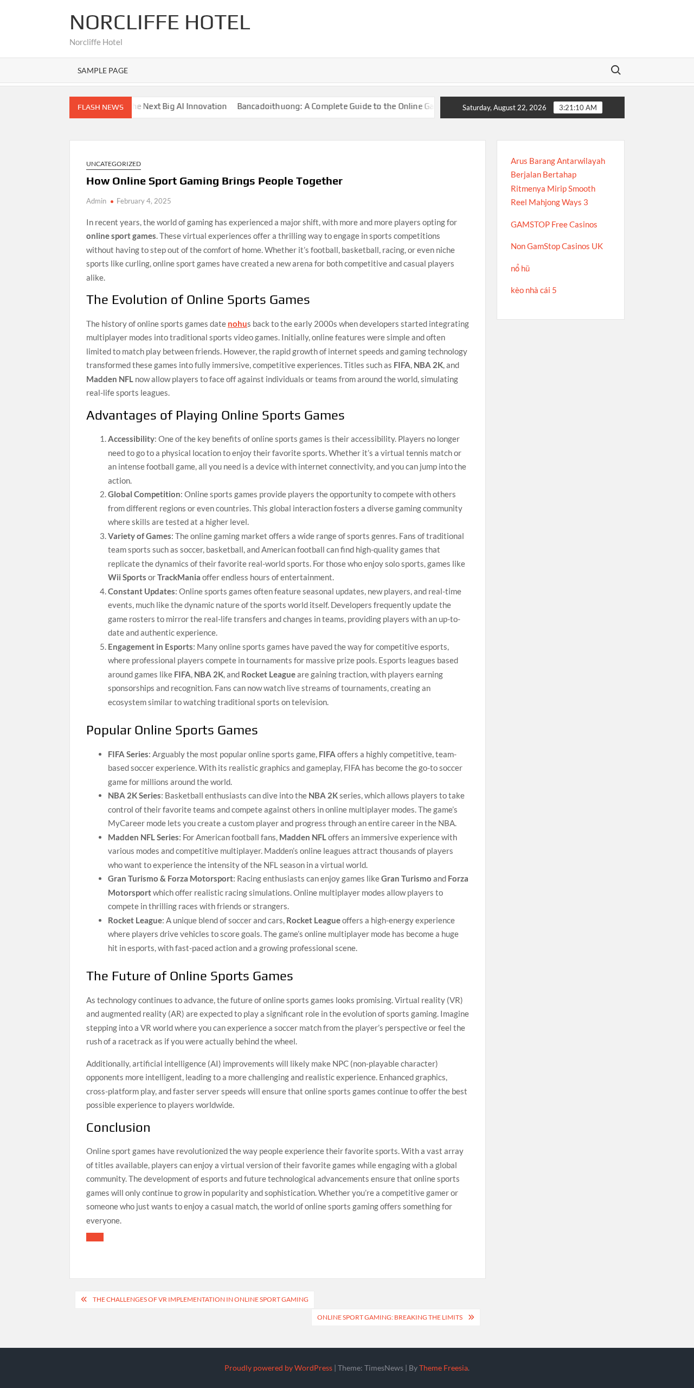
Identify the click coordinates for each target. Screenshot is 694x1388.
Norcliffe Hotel (159, 21)
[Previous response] (95, 1237)
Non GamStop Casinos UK (557, 246)
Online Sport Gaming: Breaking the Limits (389, 1317)
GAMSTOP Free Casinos (554, 224)
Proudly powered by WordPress (278, 1367)
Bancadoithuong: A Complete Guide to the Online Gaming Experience (343, 106)
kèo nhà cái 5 (534, 290)
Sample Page (103, 70)
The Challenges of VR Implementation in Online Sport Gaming (201, 1299)
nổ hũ (520, 268)
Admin (96, 201)
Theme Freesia (443, 1367)
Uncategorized (113, 164)
